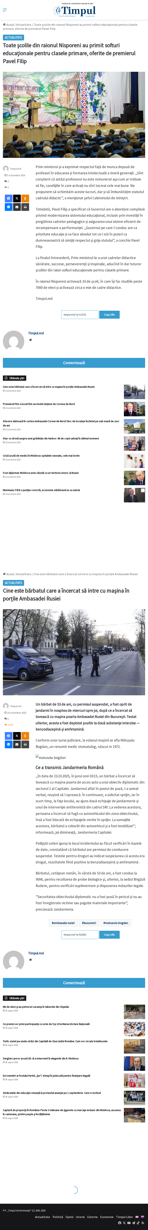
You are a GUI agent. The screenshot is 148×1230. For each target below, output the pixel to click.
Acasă (10, 25)
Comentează (74, 362)
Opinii (69, 1217)
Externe (92, 1217)
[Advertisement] (74, 535)
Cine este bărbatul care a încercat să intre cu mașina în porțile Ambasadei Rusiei (49, 386)
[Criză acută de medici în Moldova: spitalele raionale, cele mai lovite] (134, 460)
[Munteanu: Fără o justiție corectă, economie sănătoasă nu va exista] (134, 495)
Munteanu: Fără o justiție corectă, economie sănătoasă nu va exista (41, 490)
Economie (107, 1217)
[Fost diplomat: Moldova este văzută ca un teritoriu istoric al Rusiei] (134, 478)
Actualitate (23, 25)
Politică (58, 1217)
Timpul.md (15, 168)
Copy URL (109, 314)
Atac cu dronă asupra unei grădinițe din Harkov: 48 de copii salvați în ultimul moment (51, 438)
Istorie (80, 1217)
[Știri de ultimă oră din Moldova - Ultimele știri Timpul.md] (74, 10)
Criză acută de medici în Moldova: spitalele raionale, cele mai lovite (41, 455)
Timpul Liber (124, 1217)
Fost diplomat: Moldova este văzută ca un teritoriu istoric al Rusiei (41, 473)
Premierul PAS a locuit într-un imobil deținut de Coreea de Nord (39, 404)
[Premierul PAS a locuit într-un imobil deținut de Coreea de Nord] (134, 409)
